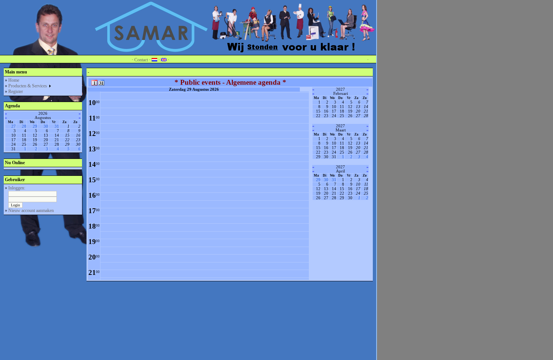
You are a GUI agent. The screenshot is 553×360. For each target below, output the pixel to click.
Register (15, 91)
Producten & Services (28, 85)
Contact (141, 60)
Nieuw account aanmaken (31, 210)
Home (13, 80)
